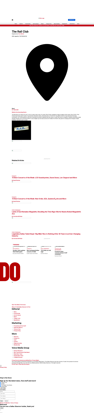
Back (2, 401)
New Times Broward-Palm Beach (22, 352)
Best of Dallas (57, 23)
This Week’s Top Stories (6, 385)
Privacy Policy (17, 330)
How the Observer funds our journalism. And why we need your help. (47, 25)
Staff (15, 340)
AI (29, 360)
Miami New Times (18, 354)
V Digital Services (18, 357)
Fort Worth (21, 34)
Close (2, 408)
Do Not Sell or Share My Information (20, 364)
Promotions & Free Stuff (20, 326)
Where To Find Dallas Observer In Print (21, 307)
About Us (16, 336)
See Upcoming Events (21, 112)
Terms (17, 360)
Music (42, 23)
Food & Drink (27, 23)
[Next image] (1, 412)
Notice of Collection (5, 403)
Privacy (13, 360)
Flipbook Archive (18, 343)
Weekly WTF (64, 23)
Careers (16, 341)
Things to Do (4, 382)
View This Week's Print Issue (19, 304)
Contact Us (16, 338)
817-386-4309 (15, 109)
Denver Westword (18, 350)
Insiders (3, 383)
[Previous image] (0, 412)
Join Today (3, 388)
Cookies (21, 360)
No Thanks (3, 389)
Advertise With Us (18, 327)
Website (14, 112)
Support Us (71, 19)
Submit (6, 401)
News (16, 23)
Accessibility (26, 360)
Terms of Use (17, 329)
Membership (17, 345)
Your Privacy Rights (34, 360)
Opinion (21, 23)
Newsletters (72, 23)
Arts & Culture (36, 23)
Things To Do (48, 23)
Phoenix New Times (18, 355)
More (78, 23)
